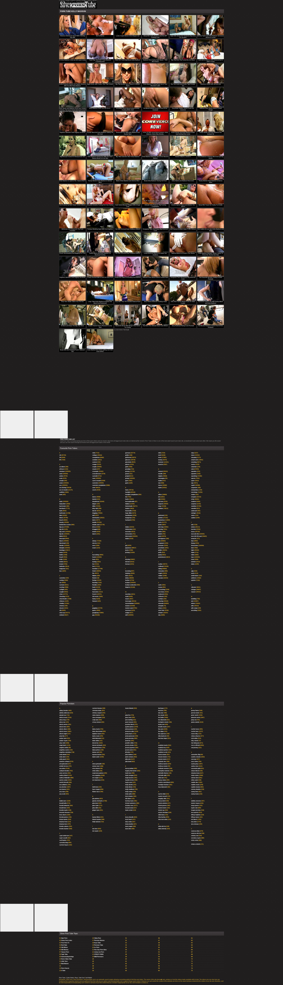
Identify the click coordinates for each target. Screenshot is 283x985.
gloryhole (128, 462)
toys (192, 557)
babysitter (62, 504)
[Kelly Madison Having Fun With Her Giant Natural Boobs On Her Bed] (100, 146)
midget (127, 612)
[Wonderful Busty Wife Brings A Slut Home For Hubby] (127, 315)
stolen (193, 494)
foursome (95, 592)
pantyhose (161, 520)
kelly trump (128, 791)
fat (93, 564)
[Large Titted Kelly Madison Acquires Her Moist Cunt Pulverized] (100, 291)
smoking (194, 462)
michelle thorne (163, 773)
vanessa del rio (196, 833)
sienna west (195, 777)
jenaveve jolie (129, 731)
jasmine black (129, 724)
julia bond (128, 761)
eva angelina (96, 775)
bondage (62, 550)
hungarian (128, 517)
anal (60, 473)
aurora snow (63, 780)
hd (126, 497)
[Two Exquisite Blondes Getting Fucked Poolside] (210, 267)
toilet (192, 555)
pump (160, 555)
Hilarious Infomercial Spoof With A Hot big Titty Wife (72, 36)
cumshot (95, 483)
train (192, 559)
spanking (194, 476)
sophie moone (195, 787)
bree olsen (62, 815)
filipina (94, 575)
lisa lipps (161, 731)
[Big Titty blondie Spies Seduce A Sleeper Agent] (127, 73)
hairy (126, 490)
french (94, 594)
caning (61, 580)
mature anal (129, 608)
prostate (160, 545)
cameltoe (62, 578)
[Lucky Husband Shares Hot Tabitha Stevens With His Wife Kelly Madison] (72, 73)
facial (94, 557)
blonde (61, 545)
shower (160, 612)
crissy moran (96, 722)
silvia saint (194, 780)
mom (159, 457)
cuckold (94, 476)
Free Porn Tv (65, 943)
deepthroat (95, 501)
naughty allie (162, 798)
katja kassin (129, 777)
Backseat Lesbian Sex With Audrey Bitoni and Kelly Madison (210, 302)
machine (128, 594)
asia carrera (63, 773)
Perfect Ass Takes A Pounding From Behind (128, 277)
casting (61, 587)
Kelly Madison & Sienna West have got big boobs (210, 157)
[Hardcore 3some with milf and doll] (210, 73)
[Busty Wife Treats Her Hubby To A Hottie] (210, 194)
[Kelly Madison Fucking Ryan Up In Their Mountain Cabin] (155, 73)
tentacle (193, 538)
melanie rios (162, 761)
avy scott (62, 794)
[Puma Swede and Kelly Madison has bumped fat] (210, 122)
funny (94, 599)
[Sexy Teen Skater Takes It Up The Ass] (72, 291)
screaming (161, 589)
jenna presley (129, 738)
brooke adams (63, 826)
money (160, 460)
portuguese (161, 538)
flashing (94, 582)
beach (61, 520)
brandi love (62, 808)
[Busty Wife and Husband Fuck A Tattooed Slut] (72, 339)
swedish (193, 508)
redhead (160, 566)
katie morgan (129, 775)
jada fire (127, 715)
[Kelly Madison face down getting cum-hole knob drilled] (100, 339)
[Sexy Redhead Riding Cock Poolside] (183, 315)
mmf (159, 455)
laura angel (128, 826)
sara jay (193, 759)
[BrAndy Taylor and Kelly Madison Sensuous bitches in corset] (210, 25)
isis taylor (95, 831)
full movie (95, 596)
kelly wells (128, 794)
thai (192, 541)
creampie (95, 471)
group (127, 478)
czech (94, 490)
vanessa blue (195, 831)
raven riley (194, 733)
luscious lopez (162, 738)
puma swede (195, 722)
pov (159, 541)
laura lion (128, 828)
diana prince (96, 750)
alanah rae (62, 715)
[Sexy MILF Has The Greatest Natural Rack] (127, 291)
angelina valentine (65, 752)
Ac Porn (96, 947)
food (93, 587)
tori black (194, 819)
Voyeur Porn (65, 952)
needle (160, 473)
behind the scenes (65, 524)
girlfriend (128, 457)
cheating (62, 596)
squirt (193, 485)
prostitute (161, 548)
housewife (128, 511)
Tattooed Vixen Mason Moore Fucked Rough (210, 109)
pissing (160, 529)
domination (95, 517)
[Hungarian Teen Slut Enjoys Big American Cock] (155, 218)
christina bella (96, 710)
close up (62, 612)
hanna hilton (96, 817)
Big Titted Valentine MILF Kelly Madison (128, 156)
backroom (62, 506)
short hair (161, 610)
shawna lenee (195, 773)
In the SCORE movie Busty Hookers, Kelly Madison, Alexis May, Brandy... (155, 133)
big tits (61, 534)
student (193, 501)
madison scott (162, 752)
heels (127, 499)
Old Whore (64, 947)
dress (94, 527)
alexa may (62, 720)
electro (94, 543)
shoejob (160, 606)
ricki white (194, 738)
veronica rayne (196, 838)
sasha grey (194, 764)
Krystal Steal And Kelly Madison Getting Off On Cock (100, 133)
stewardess (195, 490)
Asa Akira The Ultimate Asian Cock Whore (155, 326)
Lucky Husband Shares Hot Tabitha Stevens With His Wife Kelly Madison (72, 84)
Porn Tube (62, 977)
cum (93, 478)
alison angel (63, 733)
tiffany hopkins (195, 815)
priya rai (193, 720)
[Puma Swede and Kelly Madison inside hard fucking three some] (183, 122)
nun (159, 483)
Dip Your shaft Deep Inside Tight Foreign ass (183, 84)
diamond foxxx (97, 747)
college (94, 455)
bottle (61, 555)
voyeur (193, 592)
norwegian (161, 478)
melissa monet (162, 766)
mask (127, 599)
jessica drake (129, 745)
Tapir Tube (64, 954)
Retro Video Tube (66, 959)
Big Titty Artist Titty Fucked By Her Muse (183, 60)
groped (127, 476)
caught (61, 592)
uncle (193, 573)
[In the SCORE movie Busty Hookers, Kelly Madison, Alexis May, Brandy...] (155, 122)
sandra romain (195, 757)
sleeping (193, 457)
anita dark (62, 757)
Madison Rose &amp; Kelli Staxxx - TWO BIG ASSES (155, 60)
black (61, 541)
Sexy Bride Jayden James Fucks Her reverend (183, 109)
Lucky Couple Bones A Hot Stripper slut (127, 36)
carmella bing (63, 842)
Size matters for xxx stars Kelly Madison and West (210, 229)
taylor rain (194, 808)
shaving (160, 601)
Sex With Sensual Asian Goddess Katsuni (127, 229)
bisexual (62, 538)
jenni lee (127, 740)
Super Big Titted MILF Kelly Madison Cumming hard (100, 60)
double (94, 522)
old (159, 499)
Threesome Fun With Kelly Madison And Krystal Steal (128, 133)
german (127, 453)
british (61, 561)
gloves (127, 464)
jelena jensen (129, 729)
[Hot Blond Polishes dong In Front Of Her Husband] (155, 98)
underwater (194, 575)
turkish (193, 561)
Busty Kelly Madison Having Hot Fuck (155, 181)
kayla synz (128, 782)
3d (60, 457)
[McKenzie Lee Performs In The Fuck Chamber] (72, 218)
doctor (94, 511)
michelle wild (162, 775)
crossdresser (96, 473)
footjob (94, 589)
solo (192, 469)
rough (160, 573)
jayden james (129, 727)
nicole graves (162, 805)
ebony (94, 541)
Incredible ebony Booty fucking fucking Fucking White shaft (127, 109)
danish (94, 499)
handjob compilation (131, 494)
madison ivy (162, 747)
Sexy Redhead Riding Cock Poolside (183, 326)
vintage (193, 589)
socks (193, 464)
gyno (126, 483)
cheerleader (63, 599)
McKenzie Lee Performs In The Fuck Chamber (72, 229)
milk (159, 453)
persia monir (195, 713)
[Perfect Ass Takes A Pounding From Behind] (127, 267)
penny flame (195, 710)
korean (127, 564)
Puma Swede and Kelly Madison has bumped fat (211, 133)
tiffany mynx (195, 817)
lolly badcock (162, 736)
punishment (162, 557)
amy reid (62, 743)
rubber (160, 575)
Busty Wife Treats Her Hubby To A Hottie (211, 205)
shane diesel (195, 771)
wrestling (194, 610)
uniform (193, 578)
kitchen (127, 561)
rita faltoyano (195, 743)
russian (160, 578)
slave (193, 455)
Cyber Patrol (70, 977)
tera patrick (194, 812)
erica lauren (96, 768)
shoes (160, 608)
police (160, 531)
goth (126, 467)
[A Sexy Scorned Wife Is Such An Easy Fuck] (100, 267)
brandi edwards (64, 805)
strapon (193, 497)
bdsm (61, 517)
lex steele (161, 715)
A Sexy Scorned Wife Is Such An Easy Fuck (100, 277)
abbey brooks (63, 710)
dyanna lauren (96, 754)
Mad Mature (65, 963)
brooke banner (64, 828)
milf (126, 615)
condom (94, 460)
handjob (127, 492)
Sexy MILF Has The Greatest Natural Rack (127, 301)
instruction (128, 534)
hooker (127, 508)
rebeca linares (195, 736)
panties (160, 517)
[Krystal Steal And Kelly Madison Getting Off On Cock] (100, 122)
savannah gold (195, 768)
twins (192, 564)
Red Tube (64, 945)
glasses (127, 460)
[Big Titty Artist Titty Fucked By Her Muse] (183, 49)
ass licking (62, 487)
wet (192, 601)
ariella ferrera (63, 766)
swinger (193, 513)
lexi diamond (162, 720)
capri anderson (64, 835)
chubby (61, 603)
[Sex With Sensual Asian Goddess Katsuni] (127, 218)
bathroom (62, 513)
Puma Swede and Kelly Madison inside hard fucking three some (183, 133)
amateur (62, 471)
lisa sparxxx (162, 733)
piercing (160, 527)
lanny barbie (129, 824)
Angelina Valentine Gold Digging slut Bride (72, 132)
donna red (95, 752)
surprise (193, 504)
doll (93, 515)
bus (60, 571)
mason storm (162, 759)
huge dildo (128, 513)
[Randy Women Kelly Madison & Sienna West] (100, 170)
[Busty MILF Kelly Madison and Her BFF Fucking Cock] (155, 25)
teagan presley (196, 810)
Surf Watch (88, 977)
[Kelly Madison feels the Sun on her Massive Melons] (155, 146)
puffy (159, 552)
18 (60, 455)
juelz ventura (129, 757)
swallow (193, 506)
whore (193, 603)
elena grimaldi (96, 764)
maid (126, 596)
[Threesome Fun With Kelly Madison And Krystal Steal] (127, 122)
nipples (160, 476)
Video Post (97, 938)
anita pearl (62, 759)
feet (93, 566)
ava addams (63, 784)
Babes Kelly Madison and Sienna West (127, 181)
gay (93, 615)
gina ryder (95, 805)
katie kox (128, 773)
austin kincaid (63, 782)
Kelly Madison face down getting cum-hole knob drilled (100, 350)
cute (93, 487)
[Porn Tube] (78, 8)
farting (94, 561)
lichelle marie (162, 727)
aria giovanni (63, 764)
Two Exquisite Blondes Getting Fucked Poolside (210, 278)
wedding (193, 599)
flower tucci (96, 791)
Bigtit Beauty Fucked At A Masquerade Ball (72, 156)
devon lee (95, 743)
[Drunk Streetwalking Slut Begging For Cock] (72, 243)
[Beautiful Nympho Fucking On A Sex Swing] (100, 194)
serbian (160, 599)
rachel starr (195, 731)
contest (94, 462)
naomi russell (162, 796)
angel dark (62, 745)
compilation (96, 457)
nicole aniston (162, 803)
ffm (93, 573)
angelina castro (64, 750)
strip (192, 499)
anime (61, 476)
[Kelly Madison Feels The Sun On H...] (100, 98)
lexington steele (163, 722)
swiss (193, 515)
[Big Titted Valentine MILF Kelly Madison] (127, 146)
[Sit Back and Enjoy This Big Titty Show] (72, 315)
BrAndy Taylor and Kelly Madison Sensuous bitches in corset (210, 36)
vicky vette (194, 840)
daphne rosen (96, 733)
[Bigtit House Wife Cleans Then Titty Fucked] (100, 73)
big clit (61, 529)
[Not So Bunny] (100, 25)
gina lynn (95, 803)
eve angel (95, 777)
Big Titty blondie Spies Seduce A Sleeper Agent (128, 84)
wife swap (194, 608)
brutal (61, 564)
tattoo (193, 527)
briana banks (63, 819)
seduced (161, 594)
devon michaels (97, 745)
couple (94, 467)
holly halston (96, 822)
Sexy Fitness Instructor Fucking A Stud (155, 301)
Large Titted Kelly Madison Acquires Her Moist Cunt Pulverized (100, 302)
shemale (161, 603)
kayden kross (129, 780)
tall (192, 524)
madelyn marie (163, 745)
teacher (193, 529)
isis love (95, 828)
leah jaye (161, 708)
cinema (61, 606)
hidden (127, 504)
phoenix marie (195, 717)
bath (60, 511)
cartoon (61, 585)
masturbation (129, 603)
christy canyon (97, 713)
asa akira (62, 768)
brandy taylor (63, 810)
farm (93, 559)
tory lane (194, 822)
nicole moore (162, 808)
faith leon (95, 787)
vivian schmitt (195, 844)
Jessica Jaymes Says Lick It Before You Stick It (183, 205)
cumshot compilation (98, 485)
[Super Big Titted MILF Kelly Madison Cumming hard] (100, 49)
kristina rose (129, 805)
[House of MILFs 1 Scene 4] (183, 146)
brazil (61, 557)
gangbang (95, 612)
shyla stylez (195, 775)
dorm (94, 520)
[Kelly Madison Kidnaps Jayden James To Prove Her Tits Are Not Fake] (210, 243)
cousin (94, 469)
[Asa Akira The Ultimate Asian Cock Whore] (155, 315)
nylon (160, 487)
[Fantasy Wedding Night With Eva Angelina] (100, 218)
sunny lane (194, 791)
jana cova (128, 717)
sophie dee (194, 782)
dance (94, 497)
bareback (62, 508)
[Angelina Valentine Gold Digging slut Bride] (72, 122)
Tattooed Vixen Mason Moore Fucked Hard (155, 277)
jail (126, 545)
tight (192, 550)
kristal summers (130, 803)
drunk (94, 531)
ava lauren (62, 789)
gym (126, 480)
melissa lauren (162, 764)
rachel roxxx (195, 729)
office (160, 494)
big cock (62, 531)
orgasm (160, 504)
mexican (128, 610)
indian (127, 527)
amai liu (61, 736)
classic (61, 608)
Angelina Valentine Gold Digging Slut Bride (72, 277)
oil (159, 497)
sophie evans (195, 784)
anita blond (62, 754)
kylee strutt (128, 810)
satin (159, 585)
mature (127, 606)
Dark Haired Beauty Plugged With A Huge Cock (127, 205)
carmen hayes (63, 845)
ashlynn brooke (64, 771)
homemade (128, 506)
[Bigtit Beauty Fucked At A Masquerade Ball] (72, 146)
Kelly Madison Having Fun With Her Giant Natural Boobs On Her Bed (100, 157)
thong (193, 543)
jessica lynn (129, 750)
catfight (61, 589)
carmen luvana (97, 708)
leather (127, 580)
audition (61, 492)
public (160, 550)
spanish (193, 473)
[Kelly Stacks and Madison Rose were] (183, 170)
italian (127, 538)
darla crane (95, 736)
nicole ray (161, 810)
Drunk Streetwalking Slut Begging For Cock (72, 253)
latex (126, 575)
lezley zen (161, 724)
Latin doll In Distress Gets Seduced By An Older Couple (210, 60)
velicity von (194, 835)
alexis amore (63, 724)
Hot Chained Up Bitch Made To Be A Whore (72, 205)
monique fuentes (163, 784)
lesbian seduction (130, 585)
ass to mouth (63, 490)
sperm (193, 478)
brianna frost (63, 822)
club (93, 453)
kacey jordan (129, 768)
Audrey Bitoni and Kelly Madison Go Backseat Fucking (100, 254)
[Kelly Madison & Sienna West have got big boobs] (210, 146)
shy (159, 615)
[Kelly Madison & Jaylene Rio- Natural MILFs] (72, 170)
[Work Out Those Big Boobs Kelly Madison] (127, 49)
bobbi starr (62, 801)
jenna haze (128, 733)
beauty (61, 522)
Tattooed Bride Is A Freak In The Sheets (183, 253)
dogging (94, 513)
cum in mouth (96, 480)
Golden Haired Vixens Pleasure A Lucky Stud (100, 326)
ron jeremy (194, 747)
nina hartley (162, 817)
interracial (128, 536)
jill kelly (127, 752)
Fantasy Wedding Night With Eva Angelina (100, 229)
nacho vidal (161, 794)
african (61, 469)
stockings (194, 492)
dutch (94, 534)
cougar (94, 464)
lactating (128, 571)
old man (160, 501)
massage (128, 601)
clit (60, 610)
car (60, 582)
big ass (61, 527)
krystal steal (129, 808)
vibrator (193, 587)
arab (60, 478)
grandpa (127, 469)
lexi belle (161, 717)
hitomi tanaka (96, 819)
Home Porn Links (66, 940)
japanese (128, 548)
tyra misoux (195, 824)
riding (160, 568)
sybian (193, 517)
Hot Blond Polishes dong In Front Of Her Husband (155, 109)
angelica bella (63, 747)
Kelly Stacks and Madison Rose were (183, 181)
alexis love (62, 727)
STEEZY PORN (98, 954)
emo (93, 545)
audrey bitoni (63, 775)
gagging (94, 608)
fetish (94, 571)
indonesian (128, 529)
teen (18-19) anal (196, 536)
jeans (127, 550)
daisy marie (96, 729)
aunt (60, 494)
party (160, 522)
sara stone (194, 761)
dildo (93, 506)
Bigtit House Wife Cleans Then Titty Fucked (100, 84)
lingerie (127, 587)
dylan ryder (95, 757)
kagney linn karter (131, 771)
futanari (94, 601)
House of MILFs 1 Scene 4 (183, 156)
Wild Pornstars (98, 956)
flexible (94, 585)
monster (160, 462)
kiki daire (128, 798)
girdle (127, 455)
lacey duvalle (129, 817)
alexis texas (63, 731)
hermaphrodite (130, 501)
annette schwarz (64, 761)
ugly (192, 571)
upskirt (193, 580)
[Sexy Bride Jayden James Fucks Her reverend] (183, 98)
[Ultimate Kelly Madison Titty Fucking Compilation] (155, 194)
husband (128, 520)
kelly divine (128, 787)
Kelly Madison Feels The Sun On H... (100, 108)
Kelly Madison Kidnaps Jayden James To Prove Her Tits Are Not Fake (210, 254)
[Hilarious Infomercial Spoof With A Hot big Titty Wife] (72, 25)
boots (61, 552)
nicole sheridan (163, 812)
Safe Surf (81, 977)
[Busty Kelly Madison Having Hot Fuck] (155, 170)
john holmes (129, 754)
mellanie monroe (163, 768)
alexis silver (63, 729)
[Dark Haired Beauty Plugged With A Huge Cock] (127, 194)
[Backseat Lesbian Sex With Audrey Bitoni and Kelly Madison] (210, 291)
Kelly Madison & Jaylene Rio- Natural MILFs (72, 181)
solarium (194, 467)
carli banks (62, 840)
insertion (128, 531)
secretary (161, 592)
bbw (60, 515)
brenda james (63, 817)
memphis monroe (163, 771)
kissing (127, 559)
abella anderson (64, 713)
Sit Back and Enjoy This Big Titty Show (72, 326)
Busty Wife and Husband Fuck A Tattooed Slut (72, 350)
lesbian (127, 582)
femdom (95, 568)
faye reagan (96, 789)
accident (62, 467)
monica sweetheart (164, 782)
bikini (61, 536)
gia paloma (95, 798)
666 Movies (64, 949)
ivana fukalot (129, 708)
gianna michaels (97, 801)
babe (60, 501)
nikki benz (161, 815)
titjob (192, 552)
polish (160, 534)
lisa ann (160, 729)
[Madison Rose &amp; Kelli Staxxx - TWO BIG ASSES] (155, 49)
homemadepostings (67, 956)
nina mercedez (162, 819)
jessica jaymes (130, 747)
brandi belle (63, 803)
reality (160, 564)
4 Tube (63, 970)
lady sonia (128, 822)
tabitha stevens (196, 801)
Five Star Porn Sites (100, 949)
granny (127, 471)
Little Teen (64, 961)
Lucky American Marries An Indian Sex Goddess (155, 254)
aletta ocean (63, 717)
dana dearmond (97, 731)
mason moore (162, 757)
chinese (61, 601)
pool (159, 536)
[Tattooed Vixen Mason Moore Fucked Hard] (155, 267)
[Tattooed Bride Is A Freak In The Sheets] (183, 243)
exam (94, 548)
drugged (95, 529)
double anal (95, 524)
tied (192, 548)
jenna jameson (129, 736)
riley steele (194, 740)
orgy (159, 506)
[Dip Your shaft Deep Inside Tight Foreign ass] (183, 73)
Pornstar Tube (98, 945)
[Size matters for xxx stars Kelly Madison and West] (210, 218)
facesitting (95, 555)
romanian (161, 571)
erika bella (95, 771)
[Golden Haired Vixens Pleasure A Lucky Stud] (100, 315)
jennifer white (129, 743)
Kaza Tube (97, 943)
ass (60, 485)
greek (127, 473)
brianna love (63, 824)
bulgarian (62, 568)
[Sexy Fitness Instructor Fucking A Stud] (155, 291)
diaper (94, 504)
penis (160, 524)
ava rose (62, 791)
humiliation (128, 515)
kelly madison (129, 789)
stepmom (194, 487)
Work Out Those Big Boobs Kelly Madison (127, 60)
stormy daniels (196, 789)
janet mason (129, 722)
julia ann (127, 759)
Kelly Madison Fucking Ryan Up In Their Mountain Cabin (155, 84)
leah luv (160, 710)
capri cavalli (63, 838)
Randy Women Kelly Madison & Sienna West (100, 181)
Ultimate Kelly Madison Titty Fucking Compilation (155, 205)
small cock (194, 460)
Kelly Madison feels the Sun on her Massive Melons (155, 157)
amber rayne (63, 740)
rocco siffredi (195, 745)
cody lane (95, 720)
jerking (127, 552)
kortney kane (129, 801)
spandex (194, 471)
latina (127, 578)
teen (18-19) (195, 534)
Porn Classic (65, 968)
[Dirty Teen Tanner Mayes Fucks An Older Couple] (183, 291)
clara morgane (96, 717)
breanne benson (64, 812)
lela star (160, 713)
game (94, 610)
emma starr (96, 766)
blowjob (61, 548)
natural (160, 471)
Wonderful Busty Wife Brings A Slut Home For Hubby (127, 326)
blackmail (62, 543)
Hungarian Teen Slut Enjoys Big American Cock (155, 229)
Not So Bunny (100, 36)
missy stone (162, 780)
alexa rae (62, 722)
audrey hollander (64, 777)
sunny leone (195, 794)
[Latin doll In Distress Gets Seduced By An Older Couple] (210, 49)
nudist (160, 480)
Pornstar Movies (99, 940)
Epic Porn (64, 938)
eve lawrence (96, 780)
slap (192, 453)
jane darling (129, 720)
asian (61, 483)
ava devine (62, 787)
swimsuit (194, 511)
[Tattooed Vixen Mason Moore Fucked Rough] (210, 98)
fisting (94, 580)
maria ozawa (162, 754)
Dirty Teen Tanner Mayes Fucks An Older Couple (183, 302)
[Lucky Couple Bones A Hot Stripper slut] (127, 25)
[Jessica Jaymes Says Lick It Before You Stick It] (183, 194)
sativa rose (194, 766)
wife (192, 606)
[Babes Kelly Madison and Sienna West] (127, 170)
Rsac (76, 977)
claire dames (96, 715)
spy (192, 483)
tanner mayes (195, 803)
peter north (194, 715)
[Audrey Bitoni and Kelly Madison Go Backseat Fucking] (100, 243)
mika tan (161, 777)
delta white (95, 740)
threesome (194, 545)
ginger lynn (95, 810)
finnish (94, 578)
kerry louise (129, 796)
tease (193, 531)
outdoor (160, 508)
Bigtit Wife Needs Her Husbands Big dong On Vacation (183, 36)
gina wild (95, 808)
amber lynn (62, 738)
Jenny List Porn (99, 952)
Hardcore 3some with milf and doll (210, 84)
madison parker (163, 750)
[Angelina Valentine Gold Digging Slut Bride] (72, 267)
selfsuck (161, 596)
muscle (160, 464)
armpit (61, 480)
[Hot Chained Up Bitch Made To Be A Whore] (72, 194)
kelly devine (129, 784)
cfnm (61, 594)
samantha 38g (195, 754)
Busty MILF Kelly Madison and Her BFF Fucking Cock (155, 36)
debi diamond (96, 738)
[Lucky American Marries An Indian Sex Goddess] (155, 243)
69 (60, 460)
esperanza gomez (97, 773)
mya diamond (162, 787)
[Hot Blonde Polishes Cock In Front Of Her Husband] (210, 315)
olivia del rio (162, 826)
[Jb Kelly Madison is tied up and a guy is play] (72, 49)
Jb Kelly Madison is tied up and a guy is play (72, 60)
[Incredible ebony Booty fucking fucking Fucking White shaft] (127, 98)
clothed (61, 615)
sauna (160, 587)
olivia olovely (162, 828)
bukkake (62, 566)
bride (61, 559)
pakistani (161, 515)
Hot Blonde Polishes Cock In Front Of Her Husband (210, 326)
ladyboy (127, 573)
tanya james (195, 805)
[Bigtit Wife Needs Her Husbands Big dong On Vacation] (183, 25)
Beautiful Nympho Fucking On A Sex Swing (100, 205)
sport (192, 480)
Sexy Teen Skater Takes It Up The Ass (72, 301)
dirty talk (95, 508)
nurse (160, 485)
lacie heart (128, 819)
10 (128, 330)
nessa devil (161, 801)
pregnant (161, 543)
